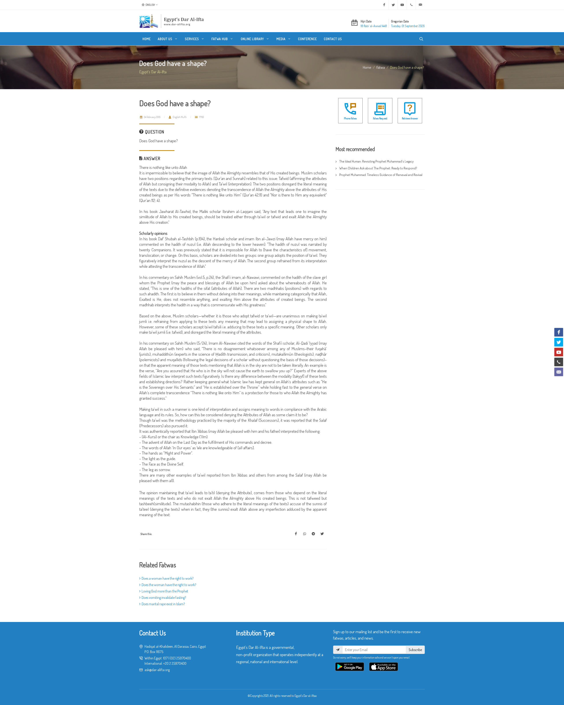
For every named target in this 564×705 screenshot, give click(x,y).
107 (165, 658)
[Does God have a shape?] (295, 533)
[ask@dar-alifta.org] (420, 5)
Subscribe (415, 650)
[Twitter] (393, 5)
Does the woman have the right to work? (169, 585)
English (150, 4)
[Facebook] (384, 5)
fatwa (381, 67)
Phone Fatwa (350, 118)
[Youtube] (402, 5)
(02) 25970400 (180, 658)
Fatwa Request (380, 118)
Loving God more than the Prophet (165, 591)
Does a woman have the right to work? (167, 578)
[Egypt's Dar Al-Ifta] (171, 21)
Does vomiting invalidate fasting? (164, 597)
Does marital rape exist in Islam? (163, 604)
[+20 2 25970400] (411, 5)
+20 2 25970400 (174, 663)
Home (367, 67)
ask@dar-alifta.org (157, 670)
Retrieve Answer (410, 118)
